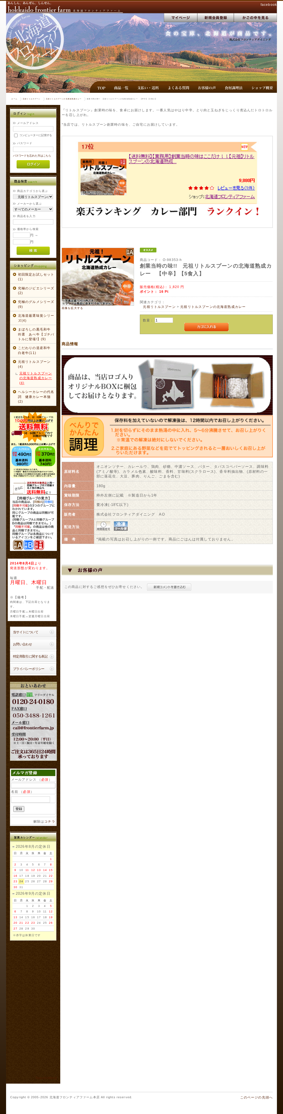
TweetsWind (46, 1078)
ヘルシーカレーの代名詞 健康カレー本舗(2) (36, 396)
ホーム (14, 99)
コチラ (49, 821)
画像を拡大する (72, 308)
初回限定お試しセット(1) (36, 277)
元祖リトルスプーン (31, 99)
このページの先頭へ (256, 1097)
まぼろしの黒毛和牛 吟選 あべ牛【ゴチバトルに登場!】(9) (36, 334)
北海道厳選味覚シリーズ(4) (36, 318)
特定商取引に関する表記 (30, 656)
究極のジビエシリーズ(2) (36, 290)
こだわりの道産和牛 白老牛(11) (36, 350)
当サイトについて (25, 632)
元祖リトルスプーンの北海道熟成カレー (64, 99)
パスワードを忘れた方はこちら (32, 155)
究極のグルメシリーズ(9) (36, 304)
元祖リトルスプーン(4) (34, 364)
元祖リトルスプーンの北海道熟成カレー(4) (35, 378)
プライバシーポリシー (28, 668)
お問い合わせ (22, 644)
